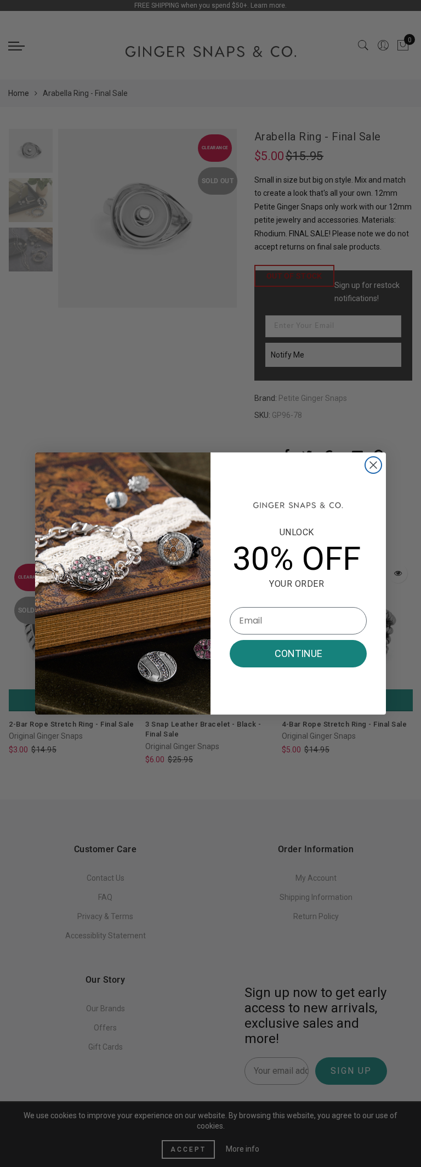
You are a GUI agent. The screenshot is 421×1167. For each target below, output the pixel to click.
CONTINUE (298, 653)
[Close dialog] (373, 465)
